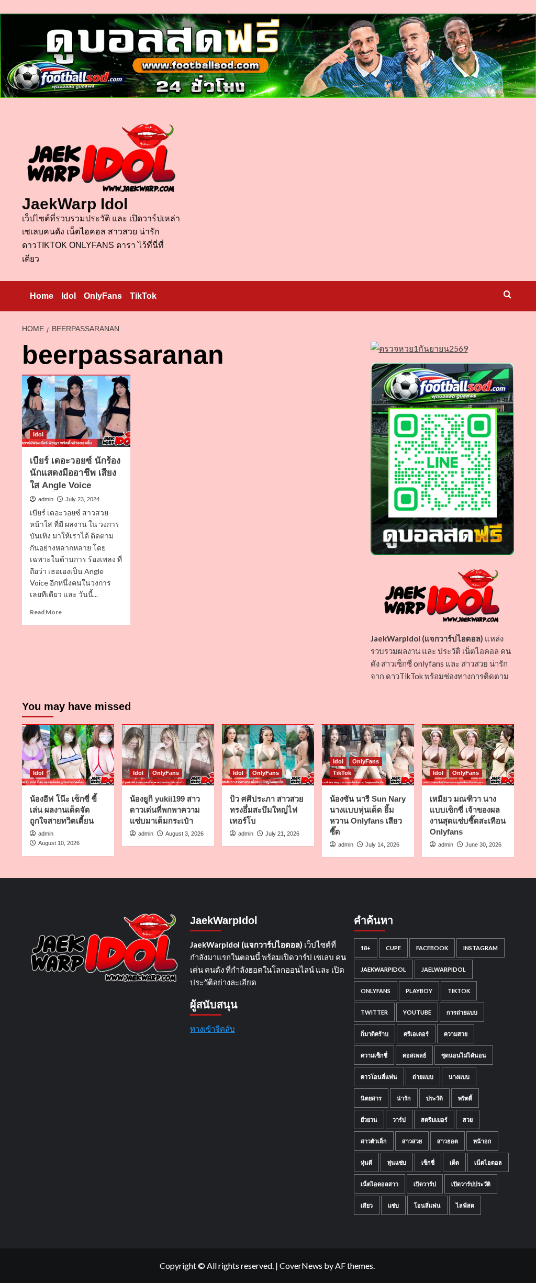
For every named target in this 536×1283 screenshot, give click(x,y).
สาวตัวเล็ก (374, 1141)
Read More (46, 612)
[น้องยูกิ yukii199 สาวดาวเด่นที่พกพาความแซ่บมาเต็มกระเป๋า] (168, 754)
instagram (480, 947)
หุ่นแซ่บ (396, 1162)
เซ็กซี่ (427, 1162)
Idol (68, 295)
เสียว (367, 1205)
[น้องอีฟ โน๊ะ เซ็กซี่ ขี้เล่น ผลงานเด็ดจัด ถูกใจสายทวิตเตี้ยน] (68, 754)
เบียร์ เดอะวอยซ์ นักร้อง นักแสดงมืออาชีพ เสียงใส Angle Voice (75, 473)
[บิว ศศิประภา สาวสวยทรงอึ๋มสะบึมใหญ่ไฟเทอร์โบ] (268, 754)
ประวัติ (434, 1098)
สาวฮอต (447, 1141)
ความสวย (455, 1033)
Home (41, 295)
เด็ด (454, 1162)
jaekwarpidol (383, 969)
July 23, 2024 (82, 499)
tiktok (459, 990)
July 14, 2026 (382, 844)
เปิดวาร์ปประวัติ (470, 1183)
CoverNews (301, 1265)
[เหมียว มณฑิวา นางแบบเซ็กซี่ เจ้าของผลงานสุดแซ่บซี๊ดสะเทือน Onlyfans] (468, 754)
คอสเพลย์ (414, 1055)
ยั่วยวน (369, 1119)
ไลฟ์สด (465, 1205)
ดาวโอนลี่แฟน (379, 1076)
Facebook (432, 947)
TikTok (143, 295)
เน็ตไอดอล (488, 1162)
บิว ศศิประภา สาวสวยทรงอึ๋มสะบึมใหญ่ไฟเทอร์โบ (267, 809)
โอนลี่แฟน (427, 1205)
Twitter (374, 1012)
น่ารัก (404, 1098)
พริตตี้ (465, 1098)
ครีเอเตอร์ (416, 1033)
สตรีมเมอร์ (434, 1119)
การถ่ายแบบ (461, 1012)
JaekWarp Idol (75, 203)
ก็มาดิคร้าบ (374, 1033)
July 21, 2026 (282, 833)
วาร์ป (399, 1119)
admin (45, 499)
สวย (468, 1119)
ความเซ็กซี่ (374, 1055)
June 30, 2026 (483, 844)
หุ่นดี (366, 1162)
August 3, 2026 (184, 833)
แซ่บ (393, 1205)
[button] (507, 294)
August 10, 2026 (59, 843)
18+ (366, 947)
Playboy (419, 990)
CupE (393, 947)
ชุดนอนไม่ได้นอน (463, 1055)
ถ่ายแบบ (422, 1076)
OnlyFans (103, 295)
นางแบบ (459, 1076)
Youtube (417, 1012)
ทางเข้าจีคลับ (212, 1028)
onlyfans (375, 990)
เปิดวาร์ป (425, 1183)
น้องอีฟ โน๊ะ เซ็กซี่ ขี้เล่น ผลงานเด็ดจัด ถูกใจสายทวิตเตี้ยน (63, 809)
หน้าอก (482, 1141)
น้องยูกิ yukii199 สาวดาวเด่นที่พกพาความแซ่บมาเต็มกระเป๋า (165, 809)
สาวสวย (412, 1141)
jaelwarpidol (443, 969)
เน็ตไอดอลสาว (379, 1183)
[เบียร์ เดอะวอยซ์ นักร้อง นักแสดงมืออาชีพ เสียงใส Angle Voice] (76, 411)
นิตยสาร (371, 1098)
